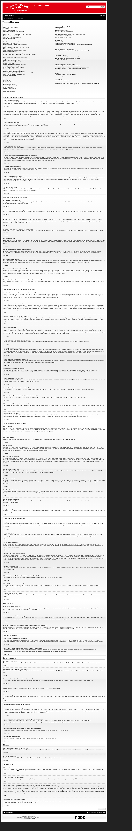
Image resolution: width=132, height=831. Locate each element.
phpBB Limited (57, 769)
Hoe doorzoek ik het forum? (61, 55)
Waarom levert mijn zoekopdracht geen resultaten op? (67, 56)
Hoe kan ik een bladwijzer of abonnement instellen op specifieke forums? (71, 68)
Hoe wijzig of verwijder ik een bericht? (11, 60)
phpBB (23, 817)
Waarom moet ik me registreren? (10, 27)
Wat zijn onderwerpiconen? (9, 91)
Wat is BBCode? (6, 80)
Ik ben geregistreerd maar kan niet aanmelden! (13, 31)
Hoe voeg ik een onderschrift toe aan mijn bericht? (14, 61)
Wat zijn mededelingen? (8, 87)
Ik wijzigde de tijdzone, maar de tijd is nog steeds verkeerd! (16, 47)
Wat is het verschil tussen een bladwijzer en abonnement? (67, 65)
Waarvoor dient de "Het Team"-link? (63, 37)
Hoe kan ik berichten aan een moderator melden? (14, 71)
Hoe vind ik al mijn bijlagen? (61, 76)
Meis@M (33, 816)
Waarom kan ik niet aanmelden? (10, 32)
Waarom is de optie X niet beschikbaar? (63, 82)
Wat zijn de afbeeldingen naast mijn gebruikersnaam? (14, 50)
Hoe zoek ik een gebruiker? (61, 59)
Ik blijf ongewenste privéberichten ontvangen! (65, 43)
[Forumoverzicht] (17, 8)
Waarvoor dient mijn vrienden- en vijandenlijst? (65, 49)
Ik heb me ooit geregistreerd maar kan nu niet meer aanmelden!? (17, 34)
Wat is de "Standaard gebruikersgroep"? (64, 35)
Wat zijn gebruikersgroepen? (61, 30)
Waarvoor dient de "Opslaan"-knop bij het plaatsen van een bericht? (18, 72)
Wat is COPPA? (6, 28)
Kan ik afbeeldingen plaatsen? (9, 84)
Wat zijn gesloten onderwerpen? (10, 90)
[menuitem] (12, 15)
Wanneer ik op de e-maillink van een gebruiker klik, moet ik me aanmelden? (19, 54)
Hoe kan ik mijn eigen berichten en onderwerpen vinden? (67, 61)
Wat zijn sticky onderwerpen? (9, 88)
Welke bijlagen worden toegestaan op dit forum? (65, 74)
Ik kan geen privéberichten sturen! (62, 41)
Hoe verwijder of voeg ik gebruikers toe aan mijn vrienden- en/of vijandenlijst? (72, 50)
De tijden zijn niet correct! (8, 46)
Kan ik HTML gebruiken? (8, 81)
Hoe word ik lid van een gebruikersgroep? (64, 31)
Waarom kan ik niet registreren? (10, 30)
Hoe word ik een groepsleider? (62, 32)
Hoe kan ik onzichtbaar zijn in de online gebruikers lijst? (15, 44)
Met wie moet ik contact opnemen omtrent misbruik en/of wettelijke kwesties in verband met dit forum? (77, 83)
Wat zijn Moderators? (59, 28)
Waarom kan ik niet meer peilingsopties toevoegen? (14, 64)
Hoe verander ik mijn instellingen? (10, 43)
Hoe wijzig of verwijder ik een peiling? (11, 65)
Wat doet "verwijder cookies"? (9, 38)
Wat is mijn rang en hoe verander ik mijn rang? (13, 52)
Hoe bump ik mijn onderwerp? (9, 75)
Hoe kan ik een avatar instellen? (10, 51)
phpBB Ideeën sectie (78, 779)
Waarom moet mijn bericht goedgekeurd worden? (14, 74)
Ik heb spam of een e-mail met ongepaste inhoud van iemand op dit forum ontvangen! (73, 44)
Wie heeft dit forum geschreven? (62, 80)
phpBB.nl (34, 818)
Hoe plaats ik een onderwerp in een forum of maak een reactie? (17, 59)
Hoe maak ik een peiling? (8, 63)
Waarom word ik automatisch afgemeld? (12, 37)
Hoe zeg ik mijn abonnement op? (62, 69)
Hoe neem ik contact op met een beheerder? (65, 84)
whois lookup (101, 787)
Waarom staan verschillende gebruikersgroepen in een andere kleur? (70, 34)
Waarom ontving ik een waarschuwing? (11, 70)
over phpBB (16, 771)
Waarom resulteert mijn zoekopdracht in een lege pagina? (67, 58)
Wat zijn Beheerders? (60, 27)
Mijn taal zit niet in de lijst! (8, 48)
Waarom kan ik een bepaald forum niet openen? (13, 67)
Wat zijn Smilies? (7, 83)
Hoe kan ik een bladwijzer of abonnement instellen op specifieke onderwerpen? (72, 67)
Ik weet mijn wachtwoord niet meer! (11, 35)
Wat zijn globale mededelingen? (10, 85)
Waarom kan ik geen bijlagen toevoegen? (12, 68)
